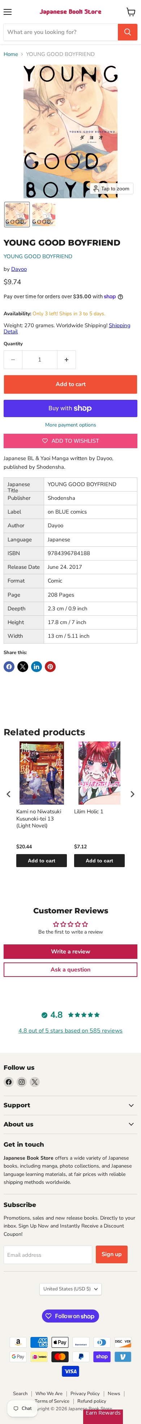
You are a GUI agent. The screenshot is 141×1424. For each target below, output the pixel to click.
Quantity (13, 344)
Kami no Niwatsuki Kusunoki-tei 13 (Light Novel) (38, 818)
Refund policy (91, 1401)
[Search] (127, 32)
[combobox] (61, 32)
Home (11, 54)
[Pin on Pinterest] (50, 666)
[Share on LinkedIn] (36, 666)
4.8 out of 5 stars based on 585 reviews (70, 1031)
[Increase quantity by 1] (66, 359)
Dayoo (19, 269)
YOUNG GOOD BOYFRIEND (38, 256)
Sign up (112, 1254)
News (114, 1393)
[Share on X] (22, 666)
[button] (17, 214)
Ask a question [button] (70, 970)
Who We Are (49, 1393)
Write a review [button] (70, 952)
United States (67, 1289)
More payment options (70, 425)
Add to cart (41, 861)
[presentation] (9, 794)
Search (20, 1393)
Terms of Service (52, 1401)
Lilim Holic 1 (88, 811)
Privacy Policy (85, 1393)
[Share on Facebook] (9, 666)
